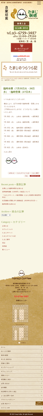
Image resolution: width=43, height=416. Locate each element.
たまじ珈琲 (35, 173)
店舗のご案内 (5, 363)
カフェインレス (7, 229)
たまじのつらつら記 (23, 173)
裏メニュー (6, 249)
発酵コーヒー (5, 375)
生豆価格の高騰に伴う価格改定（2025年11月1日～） (20, 200)
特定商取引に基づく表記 (8, 391)
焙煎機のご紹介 (6, 379)
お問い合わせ (5, 383)
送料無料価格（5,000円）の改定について (16, 192)
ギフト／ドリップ (6, 371)
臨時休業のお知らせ (9, 204)
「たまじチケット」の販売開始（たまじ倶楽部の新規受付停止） (21, 196)
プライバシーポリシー (8, 399)
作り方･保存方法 (6, 359)
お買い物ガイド (6, 403)
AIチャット (39, 403)
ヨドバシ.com (5, 407)
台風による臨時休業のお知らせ (12, 188)
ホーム (3, 78)
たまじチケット (7, 232)
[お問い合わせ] (21, 28)
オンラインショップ (7, 367)
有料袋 (4, 246)
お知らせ (11, 173)
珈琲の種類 (4, 355)
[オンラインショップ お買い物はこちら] (21, 47)
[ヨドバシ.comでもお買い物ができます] (21, 57)
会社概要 (4, 387)
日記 (26, 176)
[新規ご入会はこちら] (21, 23)
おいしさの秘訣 (6, 351)
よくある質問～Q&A (7, 395)
